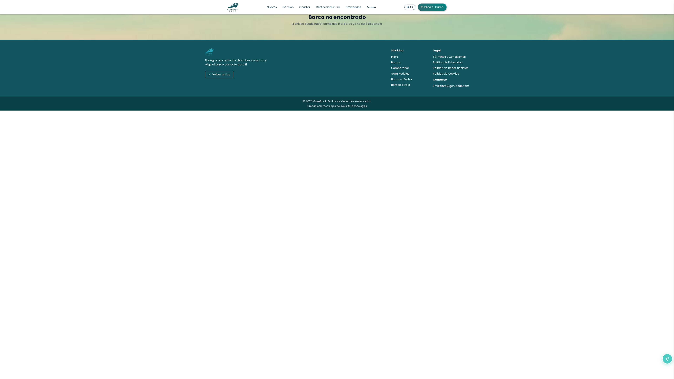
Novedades (353, 7)
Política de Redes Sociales (450, 68)
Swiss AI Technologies (354, 106)
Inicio (394, 57)
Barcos (396, 62)
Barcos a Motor (401, 79)
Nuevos (272, 7)
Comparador (400, 68)
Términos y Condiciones (449, 57)
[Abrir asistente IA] (667, 359)
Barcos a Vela (400, 85)
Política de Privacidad (447, 62)
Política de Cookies (446, 74)
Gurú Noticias (400, 74)
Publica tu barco (432, 7)
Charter (304, 7)
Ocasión (288, 7)
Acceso (371, 7)
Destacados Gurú (328, 7)
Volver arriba (221, 74)
